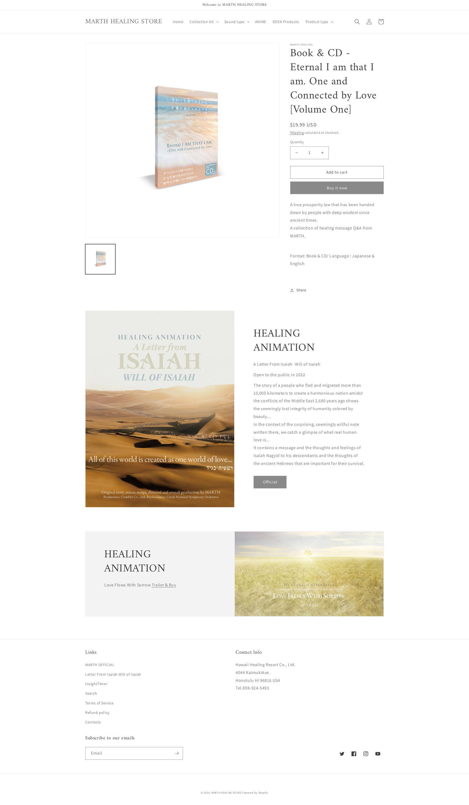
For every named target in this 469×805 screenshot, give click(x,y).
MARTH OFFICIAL (99, 664)
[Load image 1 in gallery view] (100, 259)
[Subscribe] (177, 753)
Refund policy (97, 712)
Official (270, 481)
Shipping (297, 132)
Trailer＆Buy (164, 585)
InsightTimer (96, 683)
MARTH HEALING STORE (226, 792)
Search (91, 693)
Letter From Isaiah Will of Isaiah (113, 674)
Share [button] (301, 290)
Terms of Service (99, 703)
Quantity (297, 142)
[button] (203, 21)
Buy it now (337, 187)
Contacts (93, 722)
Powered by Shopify (255, 792)
